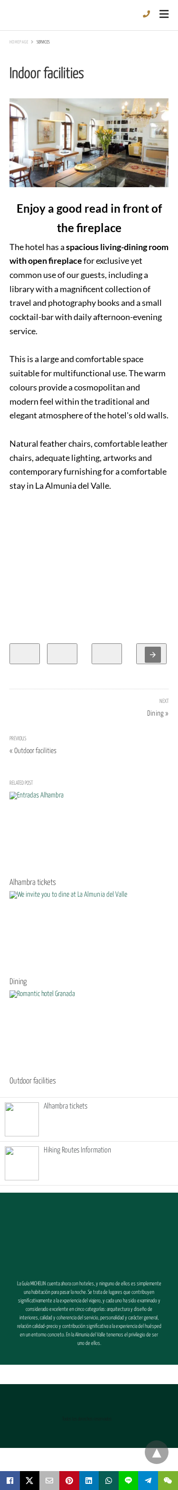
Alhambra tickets (32, 883)
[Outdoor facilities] (85, 1031)
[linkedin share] (89, 1480)
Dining (18, 982)
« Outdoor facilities (32, 750)
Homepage (18, 42)
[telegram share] (148, 1480)
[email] (49, 1480)
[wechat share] (168, 1480)
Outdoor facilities (32, 1081)
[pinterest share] (69, 1480)
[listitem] (24, 653)
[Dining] (85, 932)
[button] (89, 1235)
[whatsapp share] (109, 1480)
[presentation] (153, 655)
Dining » (158, 712)
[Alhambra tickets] (85, 833)
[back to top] (157, 1452)
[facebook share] (10, 1480)
